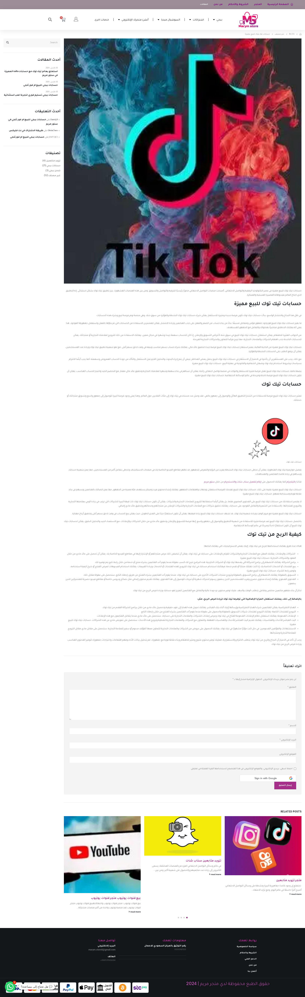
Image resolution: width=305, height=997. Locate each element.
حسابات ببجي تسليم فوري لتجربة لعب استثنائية (31, 95)
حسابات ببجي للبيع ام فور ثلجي (40, 85)
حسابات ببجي (53, 166)
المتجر (258, 4)
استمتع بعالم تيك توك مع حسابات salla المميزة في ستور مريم (31, 73)
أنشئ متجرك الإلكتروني (135, 19)
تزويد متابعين (53, 161)
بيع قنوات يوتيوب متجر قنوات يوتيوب (116, 898)
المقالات (204, 4)
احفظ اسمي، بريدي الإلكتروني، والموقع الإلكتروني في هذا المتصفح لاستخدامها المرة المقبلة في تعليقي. (241, 769)
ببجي (219, 19)
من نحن (218, 4)
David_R (54, 120)
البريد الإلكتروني (288, 740)
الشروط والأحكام (238, 4)
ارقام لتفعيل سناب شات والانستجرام (242, 482)
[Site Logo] (248, 20)
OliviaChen (53, 131)
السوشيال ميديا (170, 19)
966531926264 (108, 960)
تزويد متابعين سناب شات (203, 861)
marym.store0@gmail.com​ (101, 949)
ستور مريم (209, 482)
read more (296, 894)
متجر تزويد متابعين (288, 880)
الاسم (292, 726)
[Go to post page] (263, 845)
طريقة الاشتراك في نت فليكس (26, 131)
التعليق (292, 687)
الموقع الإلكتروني (287, 754)
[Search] (8, 42)
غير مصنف (54, 176)
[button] (50, 19)
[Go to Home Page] (300, 34)
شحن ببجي (54, 171)
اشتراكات (198, 19)
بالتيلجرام (291, 482)
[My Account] (76, 19)
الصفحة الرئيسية (278, 4)
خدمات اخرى (102, 19)
